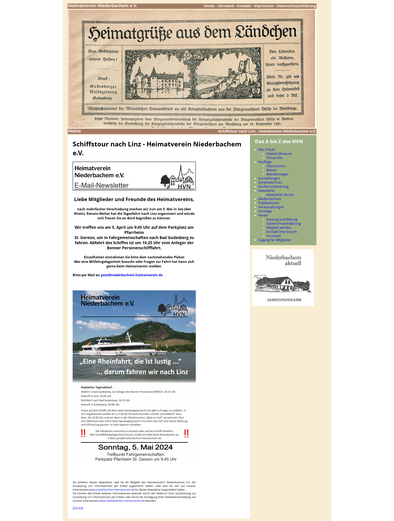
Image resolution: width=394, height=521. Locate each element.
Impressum (264, 6)
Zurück (78, 508)
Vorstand (226, 6)
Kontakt (244, 6)
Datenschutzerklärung (296, 6)
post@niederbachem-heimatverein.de (132, 275)
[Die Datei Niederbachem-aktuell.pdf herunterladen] (283, 305)
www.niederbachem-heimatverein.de (111, 489)
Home (74, 130)
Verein (209, 6)
